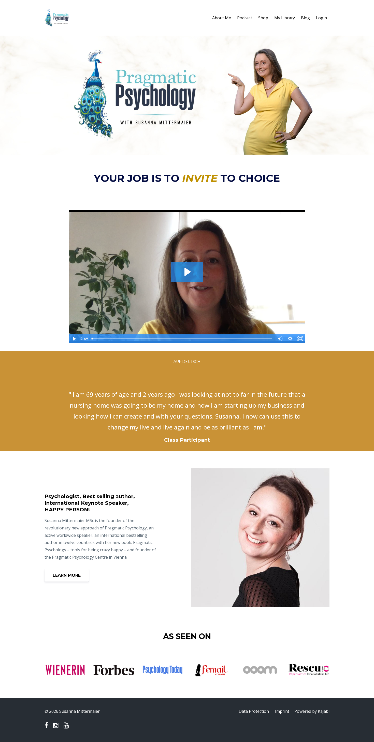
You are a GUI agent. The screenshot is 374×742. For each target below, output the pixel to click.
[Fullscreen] (300, 338)
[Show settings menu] (290, 338)
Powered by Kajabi (311, 711)
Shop (263, 18)
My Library (284, 18)
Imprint (282, 711)
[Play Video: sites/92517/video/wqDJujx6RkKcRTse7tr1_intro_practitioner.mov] (187, 272)
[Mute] (280, 338)
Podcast (244, 18)
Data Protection (254, 711)
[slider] (182, 338)
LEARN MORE (67, 575)
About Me (221, 18)
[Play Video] (74, 338)
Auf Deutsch (187, 361)
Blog (305, 18)
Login (321, 18)
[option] (187, 412)
